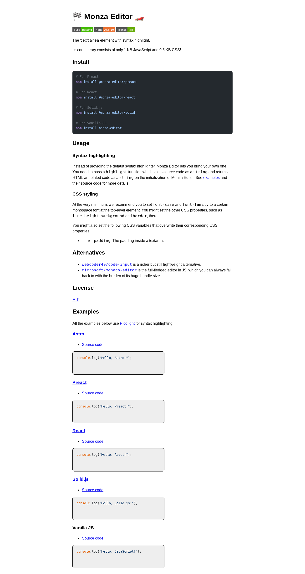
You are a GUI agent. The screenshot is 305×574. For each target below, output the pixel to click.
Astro (78, 333)
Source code (92, 345)
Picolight (127, 323)
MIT (75, 300)
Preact (79, 382)
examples (211, 178)
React (78, 430)
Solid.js (80, 479)
